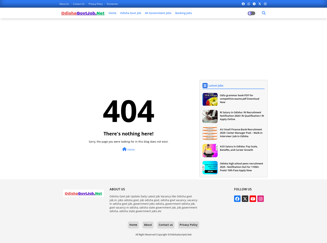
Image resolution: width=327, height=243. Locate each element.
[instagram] (265, 4)
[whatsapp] (248, 4)
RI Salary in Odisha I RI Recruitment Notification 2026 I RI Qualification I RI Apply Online (242, 116)
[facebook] (243, 4)
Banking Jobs (183, 13)
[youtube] (253, 198)
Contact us (79, 3)
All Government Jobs (158, 13)
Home (112, 13)
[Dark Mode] (264, 13)
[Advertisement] (163, 48)
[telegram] (254, 4)
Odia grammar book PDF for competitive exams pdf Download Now (239, 99)
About (148, 225)
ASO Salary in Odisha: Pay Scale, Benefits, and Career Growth (239, 148)
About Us (64, 3)
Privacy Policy (96, 3)
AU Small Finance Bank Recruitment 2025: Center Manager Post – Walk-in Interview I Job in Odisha (241, 133)
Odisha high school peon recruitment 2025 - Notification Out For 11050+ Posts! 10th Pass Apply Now (241, 167)
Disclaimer (112, 3)
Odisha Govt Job (130, 13)
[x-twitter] (259, 4)
